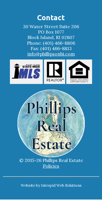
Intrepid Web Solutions (61, 185)
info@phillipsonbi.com (51, 54)
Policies (51, 166)
